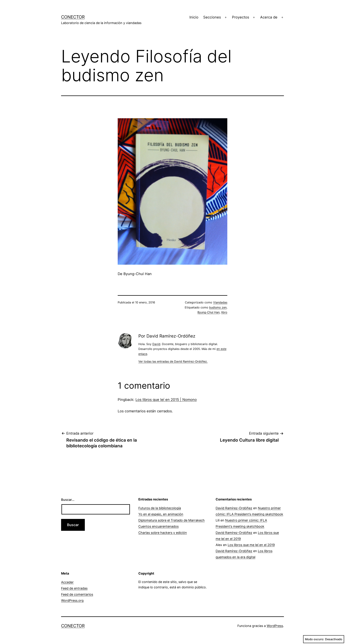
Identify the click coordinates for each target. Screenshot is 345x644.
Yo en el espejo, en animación (160, 514)
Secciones (212, 17)
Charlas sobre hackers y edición (162, 533)
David (156, 344)
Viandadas (220, 302)
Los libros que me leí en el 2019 (251, 545)
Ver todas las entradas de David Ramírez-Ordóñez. (173, 361)
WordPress (275, 626)
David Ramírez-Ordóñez (234, 508)
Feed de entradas (74, 588)
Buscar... (67, 500)
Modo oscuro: (314, 639)
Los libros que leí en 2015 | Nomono (166, 399)
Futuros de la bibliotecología (159, 508)
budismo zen (218, 307)
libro (224, 312)
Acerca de (268, 17)
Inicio (193, 17)
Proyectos (240, 17)
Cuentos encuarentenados (158, 526)
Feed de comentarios (77, 594)
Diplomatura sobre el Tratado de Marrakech (171, 520)
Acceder (67, 582)
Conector (73, 17)
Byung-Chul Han (208, 312)
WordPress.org (72, 600)
